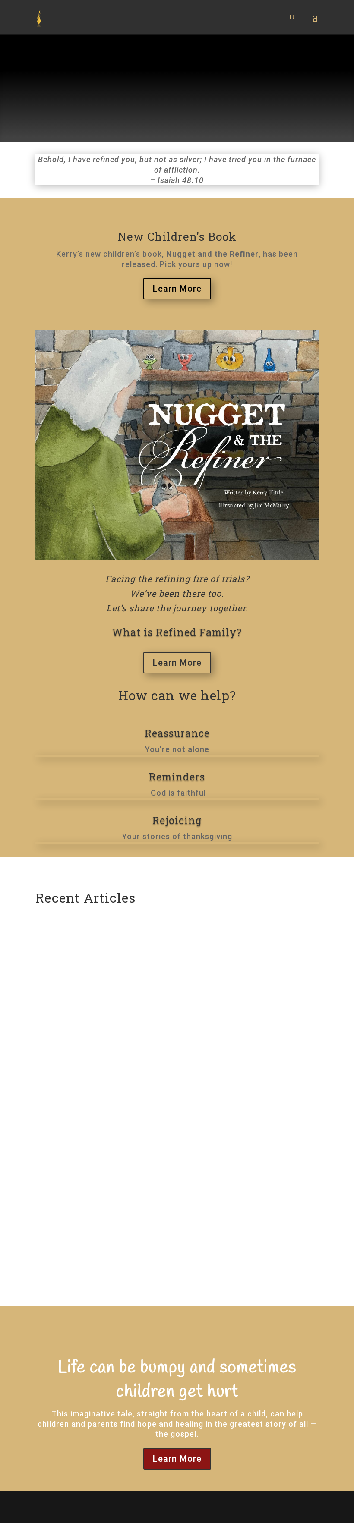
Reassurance (177, 733)
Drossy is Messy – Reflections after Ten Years (140, 1072)
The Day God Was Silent (94, 952)
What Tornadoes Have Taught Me (114, 1213)
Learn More (177, 288)
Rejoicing (177, 820)
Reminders (177, 776)
